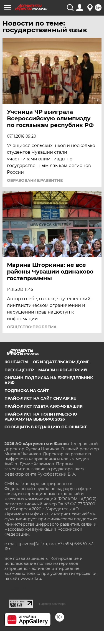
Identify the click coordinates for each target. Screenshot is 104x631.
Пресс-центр (19, 369)
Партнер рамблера (52, 603)
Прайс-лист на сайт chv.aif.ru (40, 398)
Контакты (16, 361)
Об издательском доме (61, 361)
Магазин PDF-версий (62, 369)
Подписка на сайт (26, 390)
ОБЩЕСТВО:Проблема (32, 327)
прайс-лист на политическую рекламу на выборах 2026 (40, 417)
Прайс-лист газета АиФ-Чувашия (43, 406)
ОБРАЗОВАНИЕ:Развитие (35, 180)
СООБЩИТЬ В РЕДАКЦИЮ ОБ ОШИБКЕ (45, 426)
